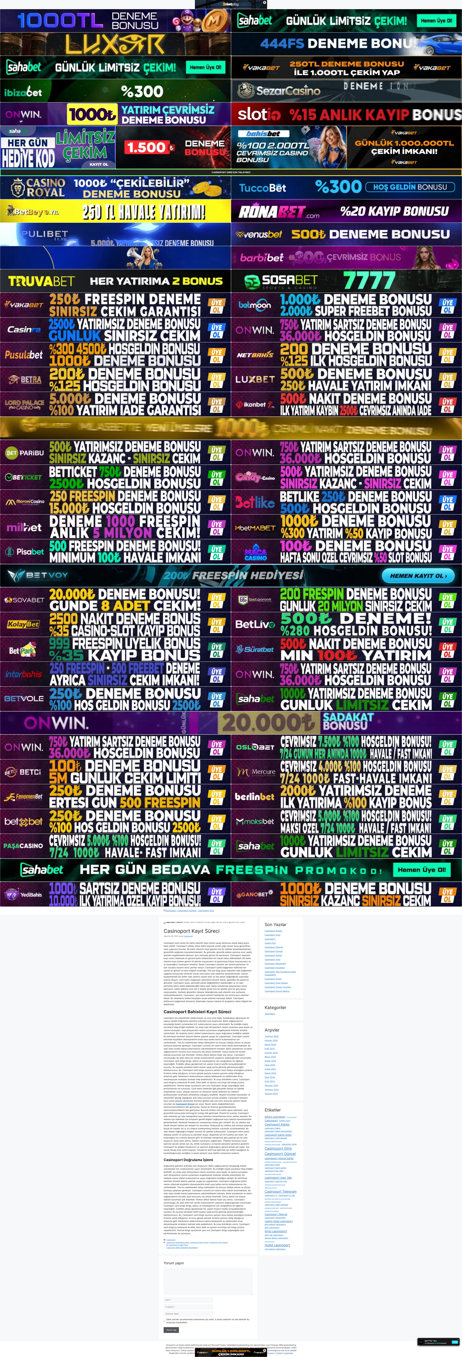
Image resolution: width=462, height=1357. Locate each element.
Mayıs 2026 (270, 1044)
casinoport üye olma (286, 1208)
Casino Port (270, 943)
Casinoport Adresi (273, 931)
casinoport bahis (272, 1128)
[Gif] (231, 428)
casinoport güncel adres (279, 1158)
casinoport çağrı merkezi (276, 1204)
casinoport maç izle (278, 1177)
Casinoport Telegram (281, 1191)
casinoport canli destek (276, 1138)
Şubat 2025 (270, 1061)
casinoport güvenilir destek (273, 1162)
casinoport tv (271, 1195)
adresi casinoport (275, 1116)
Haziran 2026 (271, 1040)
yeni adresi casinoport (275, 1249)
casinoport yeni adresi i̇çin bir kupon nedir (277, 1199)
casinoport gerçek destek (272, 1144)
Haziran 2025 (271, 1053)
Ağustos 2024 (271, 1085)
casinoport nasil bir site (276, 1181)
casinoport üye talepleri (272, 1211)
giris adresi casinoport (275, 1224)
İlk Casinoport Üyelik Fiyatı (177, 1245)
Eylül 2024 (270, 1081)
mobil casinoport (277, 1245)
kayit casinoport (270, 1241)
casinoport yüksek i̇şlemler (273, 1202)
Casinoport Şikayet (274, 947)
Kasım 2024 (270, 1073)
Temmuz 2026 (272, 1036)
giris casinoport (272, 1227)
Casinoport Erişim (273, 979)
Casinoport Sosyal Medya (277, 991)
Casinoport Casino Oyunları (278, 987)
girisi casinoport (276, 1231)
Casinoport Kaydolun (275, 968)
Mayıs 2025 (270, 1057)
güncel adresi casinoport (276, 1238)
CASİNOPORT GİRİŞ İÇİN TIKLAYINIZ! (231, 172)
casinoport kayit (272, 1165)
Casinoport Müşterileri (275, 963)
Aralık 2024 (270, 1069)
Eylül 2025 (270, 1048)
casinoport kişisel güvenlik (273, 1174)
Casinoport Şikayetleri (275, 1217)
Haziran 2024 (271, 1093)
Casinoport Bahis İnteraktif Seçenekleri (182, 1248)
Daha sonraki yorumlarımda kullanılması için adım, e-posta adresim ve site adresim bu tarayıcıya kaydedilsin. (208, 1321)
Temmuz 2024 (272, 1089)
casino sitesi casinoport (279, 1221)
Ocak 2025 (270, 1065)
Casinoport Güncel (274, 951)
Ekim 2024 (270, 1077)
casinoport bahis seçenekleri (278, 1131)
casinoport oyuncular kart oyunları (275, 1185)
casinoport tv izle (286, 1195)
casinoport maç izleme (218, 1242)
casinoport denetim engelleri (273, 1141)
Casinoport (170, 1240)
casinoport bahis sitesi (278, 1134)
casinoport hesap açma (290, 1162)
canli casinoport (291, 1117)
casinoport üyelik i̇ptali (272, 1208)
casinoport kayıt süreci (199, 1242)
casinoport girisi (289, 1144)
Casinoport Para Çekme (276, 983)
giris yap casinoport (274, 1235)
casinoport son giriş (271, 1188)
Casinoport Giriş (272, 935)
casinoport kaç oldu (274, 1171)
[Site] (115, 305)
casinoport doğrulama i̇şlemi (177, 1242)
